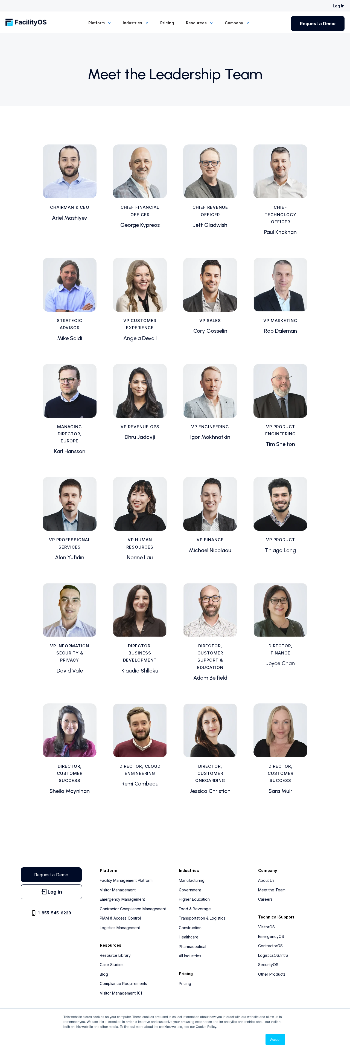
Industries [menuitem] (133, 23)
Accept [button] (275, 1039)
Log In (339, 6)
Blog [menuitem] (104, 974)
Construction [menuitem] (190, 927)
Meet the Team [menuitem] (271, 890)
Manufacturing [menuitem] (192, 880)
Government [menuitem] (190, 890)
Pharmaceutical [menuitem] (192, 946)
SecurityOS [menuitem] (268, 964)
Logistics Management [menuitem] (120, 927)
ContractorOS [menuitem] (270, 945)
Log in (55, 892)
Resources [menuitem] (197, 23)
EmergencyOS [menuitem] (271, 936)
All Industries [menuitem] (190, 956)
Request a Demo (318, 23)
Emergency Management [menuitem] (122, 899)
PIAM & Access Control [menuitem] (120, 918)
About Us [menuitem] (266, 880)
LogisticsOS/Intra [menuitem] (273, 955)
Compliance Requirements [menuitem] (123, 983)
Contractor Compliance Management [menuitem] (133, 908)
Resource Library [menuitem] (115, 955)
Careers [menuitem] (265, 899)
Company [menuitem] (234, 23)
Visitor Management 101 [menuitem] (121, 993)
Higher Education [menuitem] (194, 899)
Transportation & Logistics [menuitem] (202, 918)
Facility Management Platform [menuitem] (126, 880)
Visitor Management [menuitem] (118, 890)
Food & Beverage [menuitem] (195, 908)
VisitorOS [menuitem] (266, 927)
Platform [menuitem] (97, 23)
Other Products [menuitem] (271, 974)
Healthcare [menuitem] (189, 937)
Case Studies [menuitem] (112, 964)
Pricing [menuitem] (167, 23)
